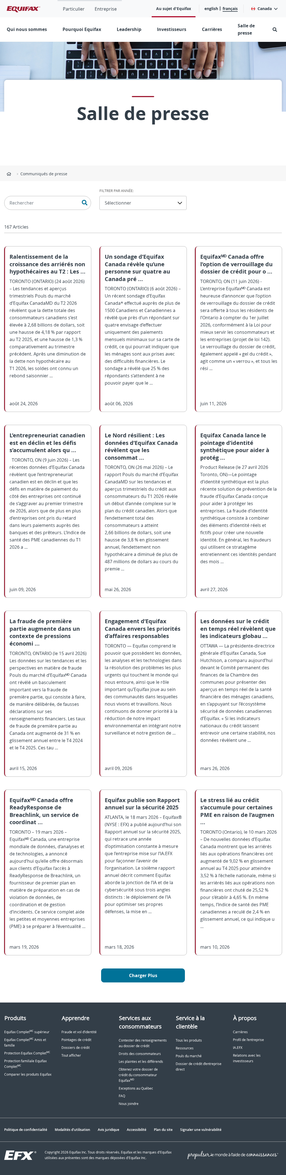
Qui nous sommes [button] (27, 29)
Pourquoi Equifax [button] (82, 29)
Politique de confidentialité (25, 1129)
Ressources (185, 1048)
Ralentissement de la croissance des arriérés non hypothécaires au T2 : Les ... (47, 264)
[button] (264, 8)
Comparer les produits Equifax (27, 1074)
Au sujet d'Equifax (173, 8)
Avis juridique (108, 1129)
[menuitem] (74, 8)
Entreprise (106, 9)
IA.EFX (237, 1047)
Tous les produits (189, 1040)
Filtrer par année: (116, 190)
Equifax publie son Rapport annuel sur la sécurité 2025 (142, 803)
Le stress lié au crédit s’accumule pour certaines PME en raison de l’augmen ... (237, 811)
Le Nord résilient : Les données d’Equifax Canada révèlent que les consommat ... (141, 446)
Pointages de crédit (76, 1039)
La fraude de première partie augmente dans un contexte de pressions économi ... (44, 632)
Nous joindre (129, 1103)
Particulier (74, 9)
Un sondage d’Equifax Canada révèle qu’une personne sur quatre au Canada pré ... (137, 268)
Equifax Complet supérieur (26, 1032)
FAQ (122, 1096)
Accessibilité (136, 1129)
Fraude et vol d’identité (79, 1032)
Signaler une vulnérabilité (200, 1129)
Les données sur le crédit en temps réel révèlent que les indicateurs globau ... (238, 628)
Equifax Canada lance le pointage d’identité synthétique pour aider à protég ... (234, 446)
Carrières (212, 29)
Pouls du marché (189, 1056)
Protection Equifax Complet (27, 1053)
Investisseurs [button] (171, 29)
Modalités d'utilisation (72, 1129)
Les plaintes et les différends (141, 1061)
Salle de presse (246, 29)
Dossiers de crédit (75, 1047)
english (211, 8)
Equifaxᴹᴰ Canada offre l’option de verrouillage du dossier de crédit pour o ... (236, 264)
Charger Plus (143, 975)
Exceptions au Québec (136, 1088)
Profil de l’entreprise (248, 1039)
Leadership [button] (129, 29)
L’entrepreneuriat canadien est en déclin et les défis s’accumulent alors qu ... (47, 442)
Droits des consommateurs (140, 1053)
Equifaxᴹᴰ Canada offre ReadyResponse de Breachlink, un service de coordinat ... (44, 811)
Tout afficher (71, 1055)
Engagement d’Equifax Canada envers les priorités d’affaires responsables (142, 628)
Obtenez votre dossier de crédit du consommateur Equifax (138, 1075)
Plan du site (163, 1129)
